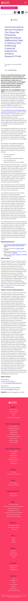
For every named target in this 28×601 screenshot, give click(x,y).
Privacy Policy (16, 597)
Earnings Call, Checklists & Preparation (13, 512)
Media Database (13, 430)
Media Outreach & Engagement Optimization (13, 506)
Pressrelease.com (13, 569)
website (15, 252)
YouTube (8, 255)
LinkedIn (24, 254)
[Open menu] (25, 2)
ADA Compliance (13, 455)
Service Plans (13, 493)
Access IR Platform (13, 451)
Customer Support (13, 584)
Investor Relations (13, 554)
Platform (14, 540)
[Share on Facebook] (15, 12)
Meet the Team (13, 552)
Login (13, 578)
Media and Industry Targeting (13, 436)
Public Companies (13, 409)
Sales (13, 582)
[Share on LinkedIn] (22, 12)
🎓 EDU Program (14, 529)
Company (13, 542)
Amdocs (8, 103)
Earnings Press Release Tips (13, 514)
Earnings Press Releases (13, 459)
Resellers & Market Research (13, 417)
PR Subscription (13, 482)
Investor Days (13, 461)
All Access (13, 472)
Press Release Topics (13, 504)
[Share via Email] (26, 12)
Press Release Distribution (14, 428)
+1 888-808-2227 (14, 580)
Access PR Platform (13, 426)
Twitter (13, 254)
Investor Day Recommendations (13, 516)
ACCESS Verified (13, 442)
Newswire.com (13, 567)
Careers (13, 556)
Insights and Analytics (13, 440)
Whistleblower (13, 463)
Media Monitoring (14, 434)
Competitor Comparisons (13, 508)
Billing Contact (13, 588)
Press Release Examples (13, 527)
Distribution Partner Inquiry (14, 590)
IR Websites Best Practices (13, 510)
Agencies (13, 413)
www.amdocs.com (9, 287)
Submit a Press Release (13, 484)
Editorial (13, 586)
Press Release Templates (13, 525)
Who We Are (13, 550)
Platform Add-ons (14, 495)
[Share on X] (19, 12)
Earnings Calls (13, 457)
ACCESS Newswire (13, 565)
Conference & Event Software (13, 474)
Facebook (18, 254)
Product (13, 538)
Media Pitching (13, 432)
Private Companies (13, 411)
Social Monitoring (14, 438)
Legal (13, 415)
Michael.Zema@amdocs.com (13, 383)
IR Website (13, 453)
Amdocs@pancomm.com (12, 389)
